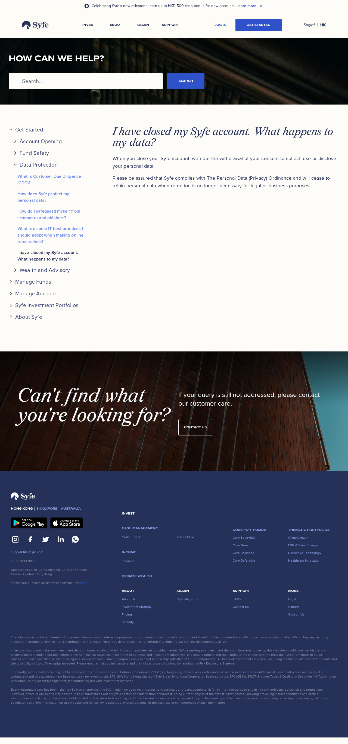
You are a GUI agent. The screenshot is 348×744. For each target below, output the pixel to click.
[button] (88, 25)
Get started (259, 25)
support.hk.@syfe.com (27, 552)
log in (220, 25)
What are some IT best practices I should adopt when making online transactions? (50, 235)
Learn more (246, 6)
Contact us (195, 427)
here (83, 583)
